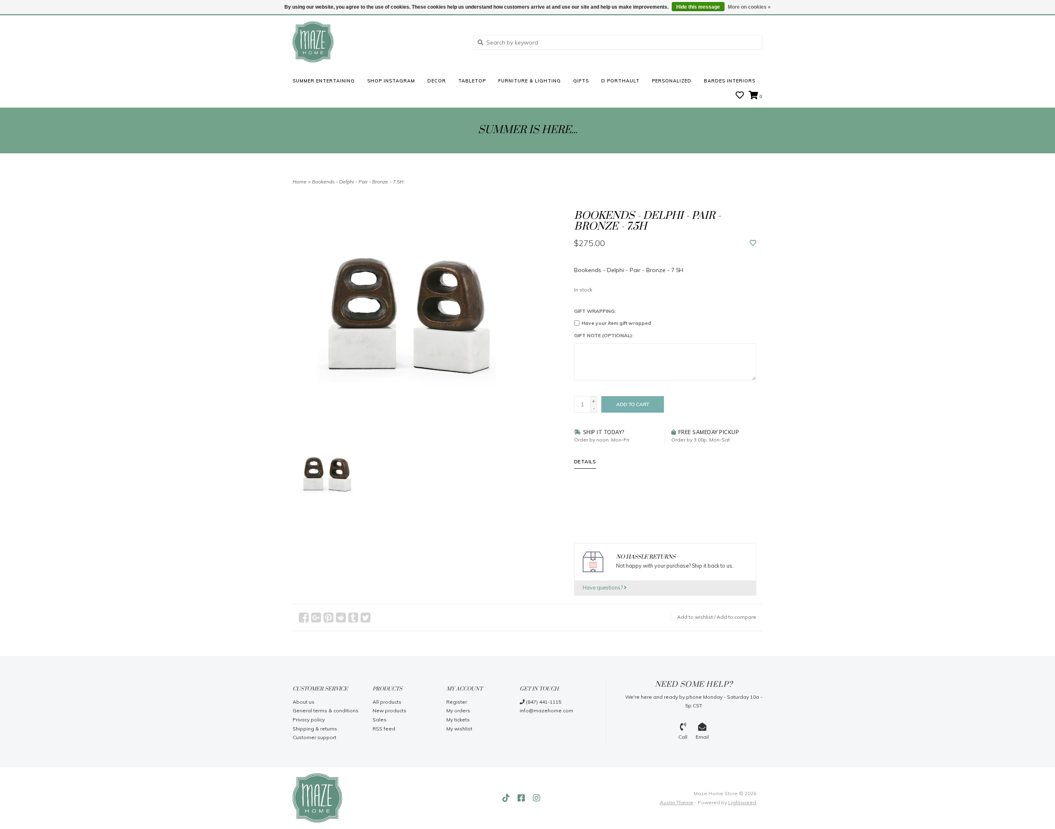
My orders (458, 710)
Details (585, 461)
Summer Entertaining (324, 81)
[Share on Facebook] (304, 617)
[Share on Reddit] (341, 617)
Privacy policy (309, 719)
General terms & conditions (326, 710)
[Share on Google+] (316, 617)
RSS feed (384, 729)
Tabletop (472, 81)
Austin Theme (676, 802)
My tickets (458, 719)
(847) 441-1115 (543, 702)
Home (300, 181)
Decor (436, 81)
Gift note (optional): (603, 335)
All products (387, 702)
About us (303, 702)
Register (456, 702)
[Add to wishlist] (753, 243)
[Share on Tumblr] (353, 617)
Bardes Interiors (729, 81)
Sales (380, 719)
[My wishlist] (740, 96)
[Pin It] (328, 617)
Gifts (581, 81)
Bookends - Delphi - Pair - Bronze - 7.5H (357, 181)
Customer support (314, 737)
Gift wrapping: (595, 311)
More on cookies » (749, 7)
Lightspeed (742, 802)
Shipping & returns (315, 729)
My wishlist (459, 729)
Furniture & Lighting (529, 81)
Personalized (672, 81)
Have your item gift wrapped (616, 323)
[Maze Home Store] (377, 42)
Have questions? (603, 587)
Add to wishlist (695, 617)
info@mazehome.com (546, 710)
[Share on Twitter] (365, 617)
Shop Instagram (391, 81)
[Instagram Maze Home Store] (537, 798)
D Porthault (620, 81)
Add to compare (736, 617)
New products (389, 710)
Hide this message (698, 7)
